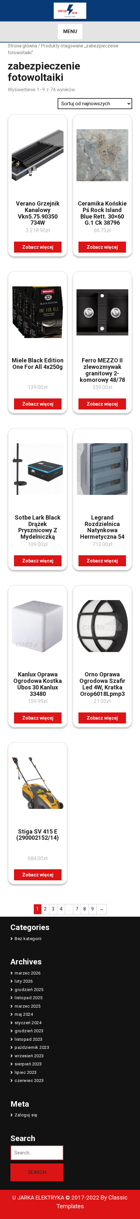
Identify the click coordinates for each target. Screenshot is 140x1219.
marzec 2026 (28, 973)
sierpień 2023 (28, 1064)
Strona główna (22, 45)
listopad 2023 (29, 1039)
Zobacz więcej (37, 247)
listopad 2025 (29, 997)
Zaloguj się (26, 1114)
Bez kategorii (28, 938)
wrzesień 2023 (29, 1055)
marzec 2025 (28, 1006)
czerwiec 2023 (29, 1080)
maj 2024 (24, 1014)
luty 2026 (24, 981)
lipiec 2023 (26, 1072)
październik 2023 (32, 1047)
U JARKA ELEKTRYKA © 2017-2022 (55, 1197)
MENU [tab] (70, 31)
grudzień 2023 (29, 1030)
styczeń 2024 (28, 1022)
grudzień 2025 (29, 989)
